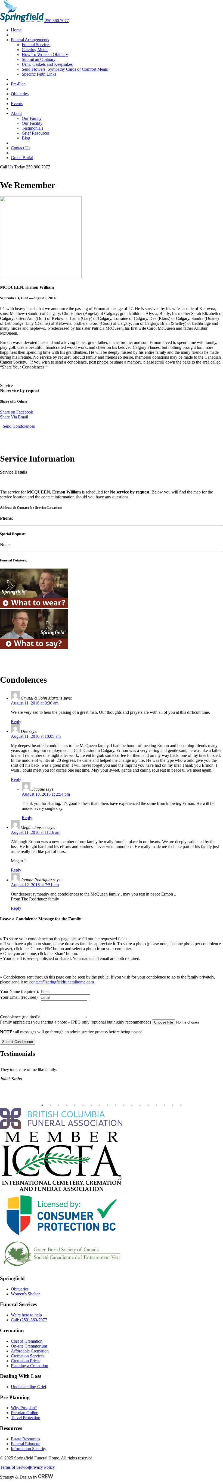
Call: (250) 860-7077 (29, 1320)
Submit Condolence (17, 1042)
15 (156, 1105)
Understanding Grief (28, 1386)
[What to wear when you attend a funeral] (34, 606)
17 (172, 1105)
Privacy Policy (42, 1467)
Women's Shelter (25, 1294)
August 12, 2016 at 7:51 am (35, 884)
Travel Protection (25, 1417)
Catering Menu (35, 49)
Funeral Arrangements (30, 39)
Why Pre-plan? (24, 1407)
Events (17, 103)
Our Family (32, 118)
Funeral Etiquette (25, 1443)
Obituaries (20, 93)
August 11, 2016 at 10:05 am (36, 736)
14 (148, 1105)
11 (123, 1105)
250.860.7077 (57, 20)
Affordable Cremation (30, 1351)
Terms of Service (14, 1467)
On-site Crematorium (29, 1346)
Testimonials (32, 128)
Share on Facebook (16, 412)
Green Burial (22, 157)
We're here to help (26, 1315)
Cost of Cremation (26, 1341)
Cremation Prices (25, 1360)
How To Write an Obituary (45, 54)
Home (16, 30)
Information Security (28, 1448)
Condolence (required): (20, 1017)
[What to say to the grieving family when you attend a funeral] (34, 647)
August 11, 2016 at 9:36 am (34, 703)
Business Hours (13, 171)
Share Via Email (14, 417)
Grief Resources (35, 133)
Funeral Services (36, 44)
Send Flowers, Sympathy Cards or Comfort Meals (65, 69)
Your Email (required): (19, 997)
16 (164, 1105)
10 (115, 1105)
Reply (16, 721)
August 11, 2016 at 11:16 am (35, 832)
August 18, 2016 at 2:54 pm (46, 794)
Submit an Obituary (38, 59)
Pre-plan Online (24, 1412)
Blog (26, 138)
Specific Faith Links (39, 74)
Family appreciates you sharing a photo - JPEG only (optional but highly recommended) (75, 1022)
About (16, 113)
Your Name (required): (19, 991)
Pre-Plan (18, 84)
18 (181, 1105)
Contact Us (20, 147)
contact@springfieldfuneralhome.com (61, 982)
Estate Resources (25, 1439)
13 (140, 1105)
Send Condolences (19, 426)
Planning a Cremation (29, 1365)
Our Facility (32, 123)
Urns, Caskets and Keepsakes (47, 64)
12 (132, 1105)
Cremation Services (27, 1356)
